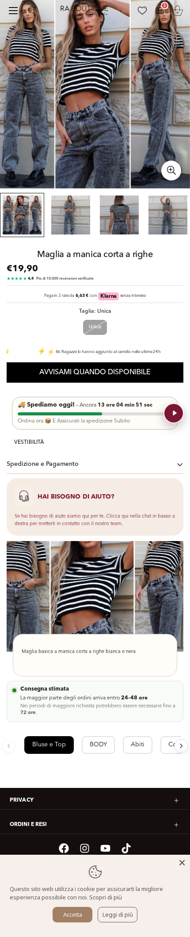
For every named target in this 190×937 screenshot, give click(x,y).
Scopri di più (105, 897)
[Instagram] (84, 848)
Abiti (137, 744)
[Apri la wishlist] (142, 10)
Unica (95, 327)
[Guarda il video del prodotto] (173, 413)
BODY (98, 744)
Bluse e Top (49, 744)
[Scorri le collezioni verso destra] (181, 746)
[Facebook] (63, 848)
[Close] (182, 862)
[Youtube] (105, 848)
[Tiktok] (126, 848)
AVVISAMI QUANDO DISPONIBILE (95, 372)
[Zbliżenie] (171, 170)
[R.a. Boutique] (88, 11)
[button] (178, 10)
